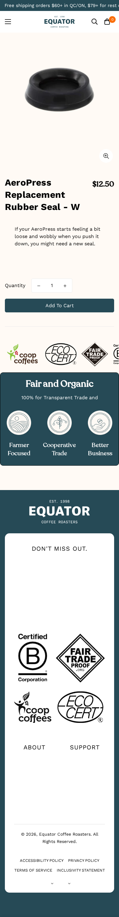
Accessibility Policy (41, 860)
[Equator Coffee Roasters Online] (59, 22)
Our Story (34, 758)
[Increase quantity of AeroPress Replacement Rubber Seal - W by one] (65, 286)
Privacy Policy (83, 860)
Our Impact (34, 768)
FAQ (85, 777)
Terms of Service (33, 870)
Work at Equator (34, 787)
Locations (84, 768)
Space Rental (34, 807)
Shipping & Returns (85, 790)
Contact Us (84, 758)
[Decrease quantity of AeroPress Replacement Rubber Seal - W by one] (39, 286)
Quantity (15, 285)
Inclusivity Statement (81, 870)
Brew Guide (34, 777)
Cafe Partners (34, 797)
